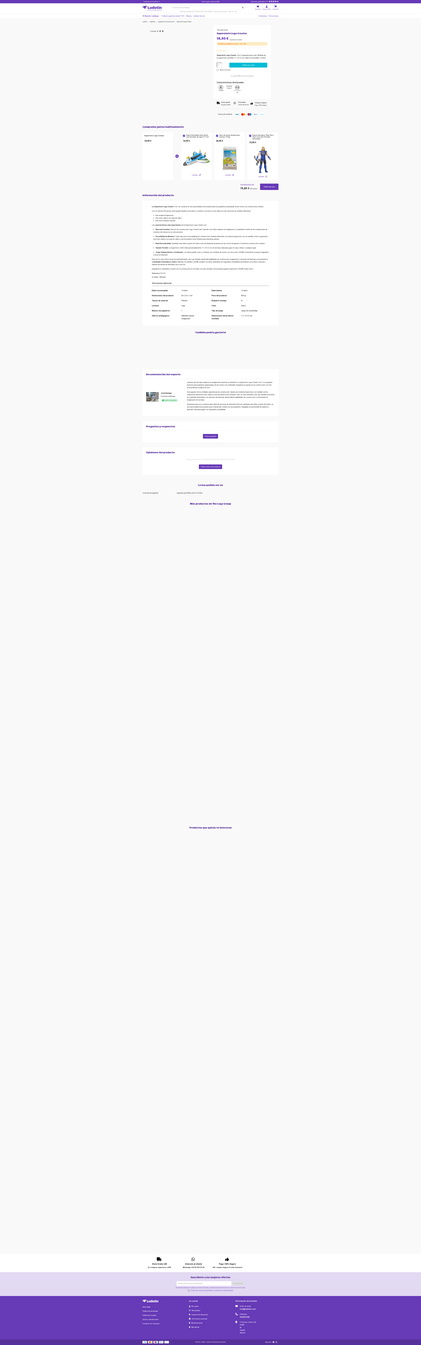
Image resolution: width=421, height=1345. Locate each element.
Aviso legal (146, 1307)
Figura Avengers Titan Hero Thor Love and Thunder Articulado (263, 137)
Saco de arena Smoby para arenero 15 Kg (229, 136)
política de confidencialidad (224, 1291)
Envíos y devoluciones (151, 1319)
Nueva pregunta (210, 436)
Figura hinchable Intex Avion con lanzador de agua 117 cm (197, 136)
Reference (156, 273)
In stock (155, 277)
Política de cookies (149, 1315)
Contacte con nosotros (151, 1323)
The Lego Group (222, 30)
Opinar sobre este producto (210, 467)
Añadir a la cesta (248, 65)
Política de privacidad (150, 1311)
